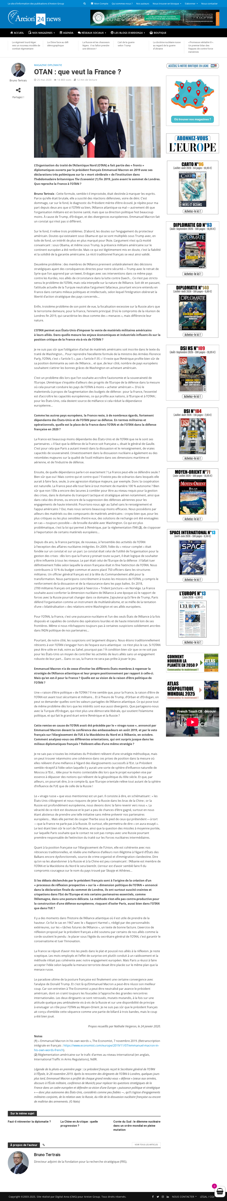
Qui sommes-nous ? (122, 3)
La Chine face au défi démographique (57, 44)
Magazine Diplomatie (48, 65)
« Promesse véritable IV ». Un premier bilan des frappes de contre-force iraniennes (201, 47)
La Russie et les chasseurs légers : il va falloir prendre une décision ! (96, 45)
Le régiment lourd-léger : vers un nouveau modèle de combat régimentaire (26, 45)
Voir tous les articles (146, 1144)
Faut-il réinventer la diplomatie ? (29, 1121)
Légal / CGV (207, 1196)
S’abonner (190, 3)
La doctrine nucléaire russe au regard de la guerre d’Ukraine (167, 45)
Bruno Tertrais (18, 80)
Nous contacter (209, 3)
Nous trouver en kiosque (166, 3)
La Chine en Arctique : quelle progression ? (79, 1123)
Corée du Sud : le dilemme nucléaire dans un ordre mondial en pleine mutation (136, 1125)
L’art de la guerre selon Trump (126, 44)
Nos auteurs (142, 3)
